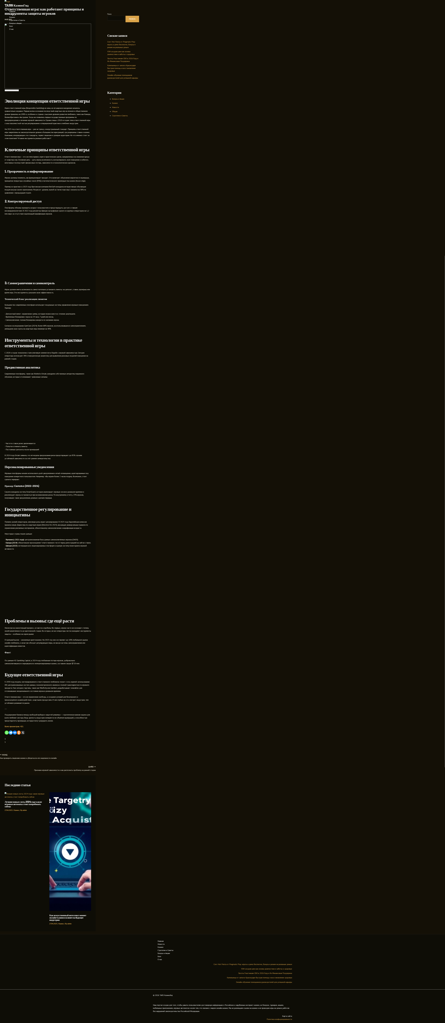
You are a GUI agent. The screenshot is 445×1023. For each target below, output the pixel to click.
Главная (12, 11)
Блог (11, 26)
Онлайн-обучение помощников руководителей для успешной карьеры (264, 982)
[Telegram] (11, 733)
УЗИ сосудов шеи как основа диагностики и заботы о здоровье (266, 969)
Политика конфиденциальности (279, 1019)
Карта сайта (287, 1016)
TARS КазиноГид (17, 5)
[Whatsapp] (7, 733)
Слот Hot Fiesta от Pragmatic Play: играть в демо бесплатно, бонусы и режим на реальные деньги (121, 44)
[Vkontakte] (15, 733)
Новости (12, 14)
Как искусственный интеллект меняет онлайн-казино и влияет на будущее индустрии (67, 917)
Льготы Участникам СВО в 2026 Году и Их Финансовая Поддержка (265, 973)
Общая (114, 111)
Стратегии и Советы (17, 20)
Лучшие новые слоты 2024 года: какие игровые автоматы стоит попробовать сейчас (23, 804)
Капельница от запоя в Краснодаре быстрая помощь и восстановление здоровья (121, 68)
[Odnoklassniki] (19, 733)
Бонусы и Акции (15, 23)
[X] (23, 733)
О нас (11, 29)
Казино (12, 17)
